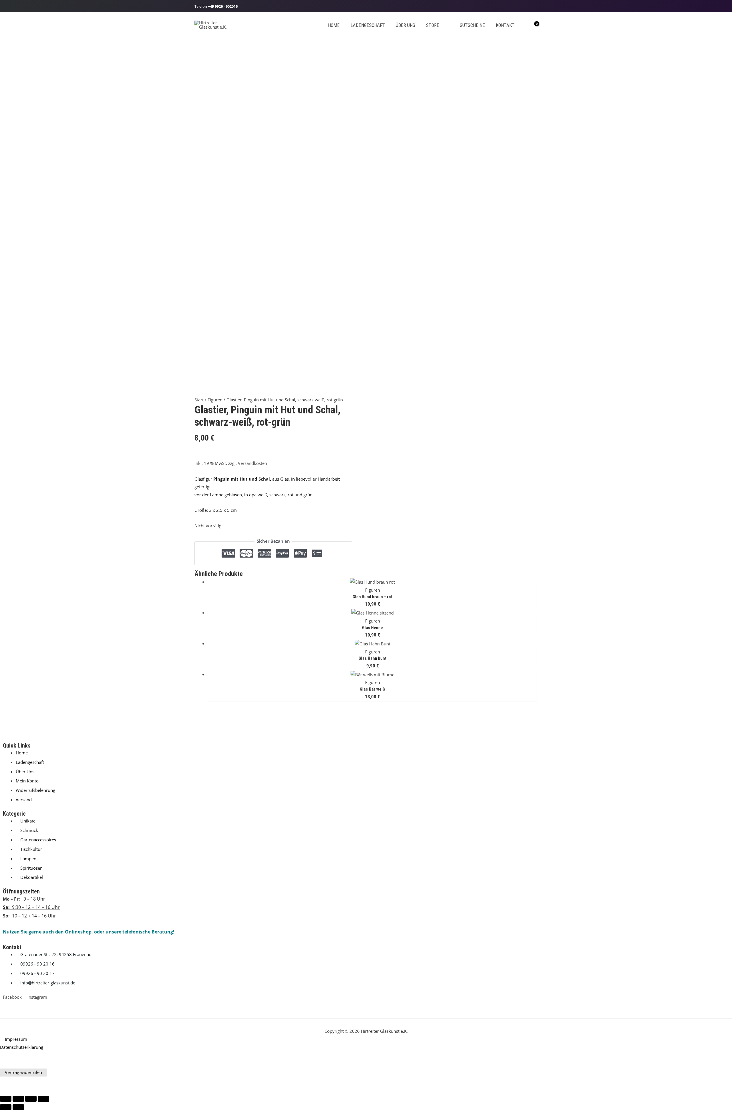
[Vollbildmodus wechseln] (18, 1099)
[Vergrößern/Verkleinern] (5, 1099)
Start (199, 400)
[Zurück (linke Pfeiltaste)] (5, 1107)
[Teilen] (31, 1099)
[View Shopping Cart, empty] (533, 24)
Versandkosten (252, 463)
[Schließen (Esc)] (43, 1099)
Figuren (215, 400)
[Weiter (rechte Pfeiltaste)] (18, 1107)
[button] (441, 25)
